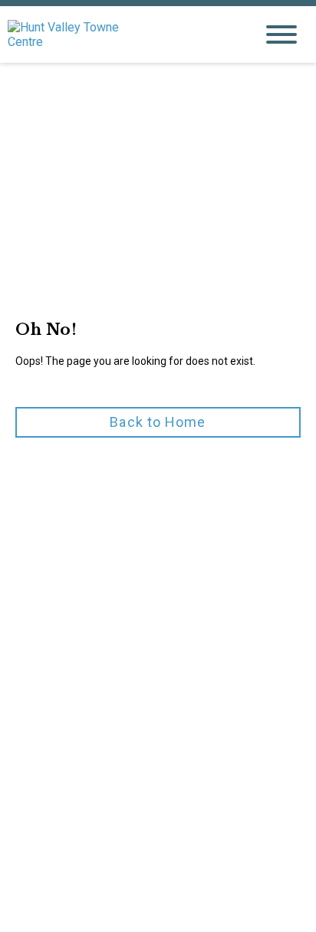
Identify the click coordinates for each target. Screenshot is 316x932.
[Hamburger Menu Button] (281, 34)
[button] (158, 422)
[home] (120, 34)
